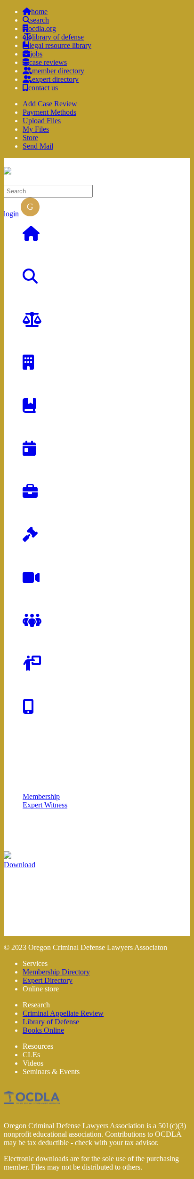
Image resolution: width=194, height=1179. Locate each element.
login (11, 214)
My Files (36, 129)
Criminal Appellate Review (63, 1013)
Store (30, 138)
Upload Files (42, 121)
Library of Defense (51, 1022)
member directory (58, 71)
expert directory (55, 79)
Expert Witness (45, 805)
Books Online (43, 1030)
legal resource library (60, 45)
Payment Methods (49, 112)
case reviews (48, 62)
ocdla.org (42, 28)
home (39, 12)
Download (19, 865)
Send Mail (38, 146)
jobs (36, 54)
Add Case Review (50, 104)
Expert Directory (48, 980)
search (39, 20)
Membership (41, 796)
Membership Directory (56, 972)
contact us (43, 88)
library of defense (58, 37)
